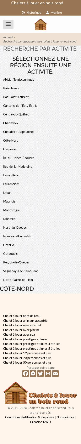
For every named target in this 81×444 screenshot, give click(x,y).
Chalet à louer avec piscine (21, 330)
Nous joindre (65, 417)
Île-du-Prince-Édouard (18, 158)
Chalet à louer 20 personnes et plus (27, 358)
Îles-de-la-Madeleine (17, 166)
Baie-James (11, 88)
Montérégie (11, 210)
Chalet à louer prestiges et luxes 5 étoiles (31, 348)
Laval (7, 192)
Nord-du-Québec (15, 227)
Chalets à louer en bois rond (37, 2)
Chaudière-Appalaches (18, 131)
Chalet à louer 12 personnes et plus (27, 353)
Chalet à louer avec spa (19, 334)
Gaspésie (9, 149)
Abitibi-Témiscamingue (18, 79)
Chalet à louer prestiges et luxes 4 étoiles (31, 344)
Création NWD (40, 422)
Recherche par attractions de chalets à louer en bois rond (39, 41)
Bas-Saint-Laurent (16, 97)
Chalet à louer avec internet (22, 325)
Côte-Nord (10, 140)
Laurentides (11, 184)
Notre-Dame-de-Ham (18, 279)
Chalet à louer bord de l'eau (21, 316)
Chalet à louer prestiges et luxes (25, 339)
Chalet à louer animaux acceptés (25, 320)
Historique (33, 12)
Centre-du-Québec (16, 114)
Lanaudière (10, 175)
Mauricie (9, 201)
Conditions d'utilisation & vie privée (29, 417)
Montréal (9, 219)
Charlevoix (10, 123)
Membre (56, 12)
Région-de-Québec (16, 262)
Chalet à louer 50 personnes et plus (27, 362)
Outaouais (10, 253)
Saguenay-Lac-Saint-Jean (20, 271)
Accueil (8, 37)
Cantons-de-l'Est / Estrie (20, 105)
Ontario (8, 245)
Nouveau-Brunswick (17, 236)
